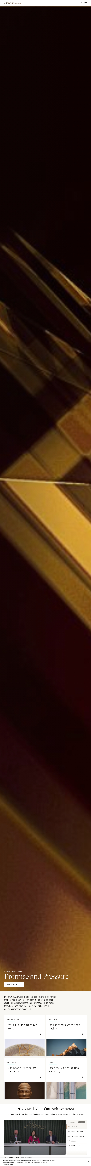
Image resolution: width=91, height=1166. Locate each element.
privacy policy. (9, 1164)
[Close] (88, 1162)
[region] (45, 1162)
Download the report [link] (12, 984)
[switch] (5, 1157)
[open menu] (86, 3)
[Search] (82, 3)
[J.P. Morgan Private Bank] (12, 3)
